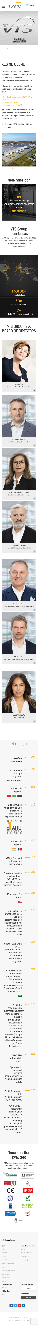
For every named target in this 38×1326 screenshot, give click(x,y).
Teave (3, 1246)
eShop (28, 1297)
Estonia (31, 5)
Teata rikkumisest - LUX (9, 1271)
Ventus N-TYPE (25, 1256)
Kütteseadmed (7, 1284)
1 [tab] (12, 168)
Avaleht (3, 49)
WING (3, 1294)
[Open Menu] (4, 5)
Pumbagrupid (25, 1260)
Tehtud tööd (5, 1260)
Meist (8, 49)
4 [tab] (19, 168)
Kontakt (4, 1281)
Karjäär (4, 1256)
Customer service (27, 1284)
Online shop (25, 1294)
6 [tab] (23, 168)
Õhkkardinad (6, 1291)
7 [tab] (25, 168)
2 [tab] (14, 168)
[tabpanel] (19, 149)
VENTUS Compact (26, 1253)
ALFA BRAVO (27, 1320)
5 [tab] (21, 168)
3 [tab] (16, 168)
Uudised (4, 1253)
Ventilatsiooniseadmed (28, 1246)
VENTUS (23, 1249)
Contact (28, 1288)
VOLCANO (4, 1288)
